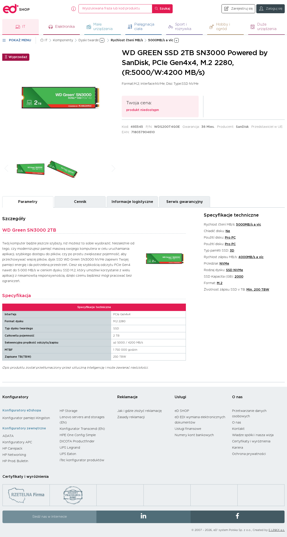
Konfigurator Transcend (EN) (82, 428)
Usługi (180, 397)
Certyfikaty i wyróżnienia (251, 441)
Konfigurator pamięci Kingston (26, 418)
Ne (228, 231)
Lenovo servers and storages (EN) (82, 420)
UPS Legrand (70, 447)
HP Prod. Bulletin (15, 461)
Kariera (237, 447)
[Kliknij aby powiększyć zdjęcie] (60, 97)
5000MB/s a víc (248, 224)
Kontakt (238, 428)
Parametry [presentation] (27, 202)
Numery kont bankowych (194, 435)
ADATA (8, 436)
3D (232, 250)
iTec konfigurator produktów (82, 460)
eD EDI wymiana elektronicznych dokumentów (200, 420)
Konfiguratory (15, 397)
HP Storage (68, 411)
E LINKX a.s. (277, 530)
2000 (239, 276)
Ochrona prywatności (249, 454)
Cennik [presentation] (80, 202)
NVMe (224, 263)
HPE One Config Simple (78, 435)
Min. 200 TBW (257, 289)
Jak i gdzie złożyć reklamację (139, 411)
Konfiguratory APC (17, 442)
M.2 (219, 283)
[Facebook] (238, 517)
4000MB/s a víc (250, 257)
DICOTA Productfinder (77, 441)
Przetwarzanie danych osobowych (249, 413)
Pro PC (230, 237)
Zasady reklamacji (131, 417)
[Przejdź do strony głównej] (16, 9)
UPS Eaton (68, 454)
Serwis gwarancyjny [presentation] (184, 202)
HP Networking (14, 455)
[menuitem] (28, 418)
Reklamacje (127, 397)
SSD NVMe (234, 270)
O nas (237, 397)
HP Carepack (12, 448)
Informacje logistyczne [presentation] (132, 202)
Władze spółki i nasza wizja (253, 435)
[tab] (27, 202)
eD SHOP (182, 411)
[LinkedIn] (143, 517)
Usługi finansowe (188, 428)
